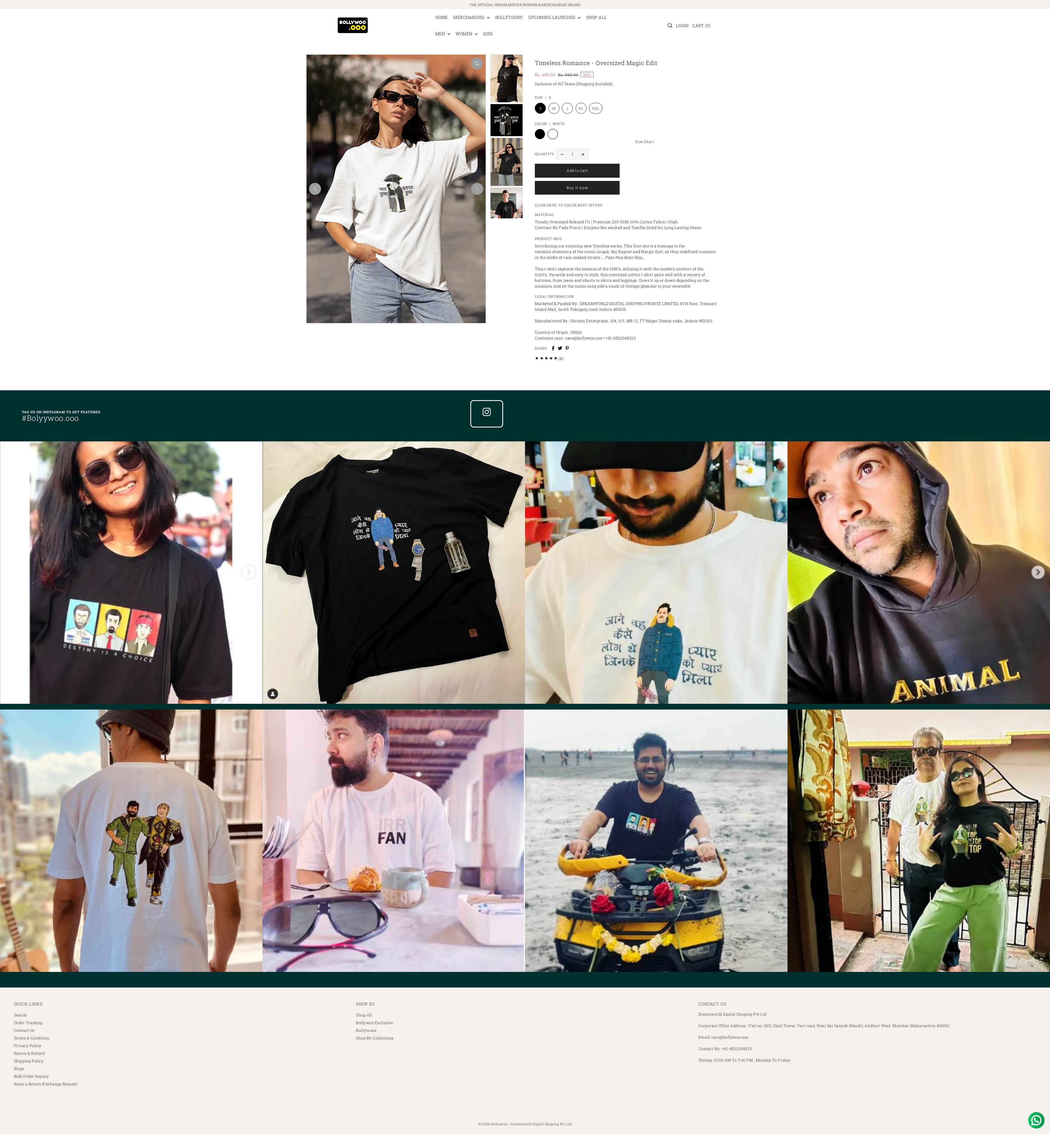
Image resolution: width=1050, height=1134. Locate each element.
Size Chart (644, 141)
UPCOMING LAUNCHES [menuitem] (552, 17)
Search (20, 1015)
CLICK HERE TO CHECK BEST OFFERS (568, 205)
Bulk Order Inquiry (31, 1076)
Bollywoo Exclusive (374, 1022)
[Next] (477, 189)
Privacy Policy (27, 1045)
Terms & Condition (31, 1038)
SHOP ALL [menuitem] (596, 17)
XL (581, 108)
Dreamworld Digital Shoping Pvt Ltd (541, 1124)
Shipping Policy (29, 1060)
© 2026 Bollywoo (493, 1124)
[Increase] (583, 154)
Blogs (19, 1068)
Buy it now (577, 187)
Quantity (544, 154)
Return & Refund (29, 1053)
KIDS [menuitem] (488, 33)
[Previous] (315, 189)
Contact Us (24, 1030)
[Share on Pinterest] (567, 348)
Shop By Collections (375, 1038)
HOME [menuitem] (441, 17)
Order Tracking (28, 1022)
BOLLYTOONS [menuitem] (509, 17)
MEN (440, 33)
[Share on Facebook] (553, 348)
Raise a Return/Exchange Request (46, 1083)
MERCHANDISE (469, 17)
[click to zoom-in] (477, 63)
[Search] (670, 25)
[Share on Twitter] (560, 348)
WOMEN (465, 33)
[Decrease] (562, 154)
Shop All (364, 1015)
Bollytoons (366, 1030)
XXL (595, 108)
